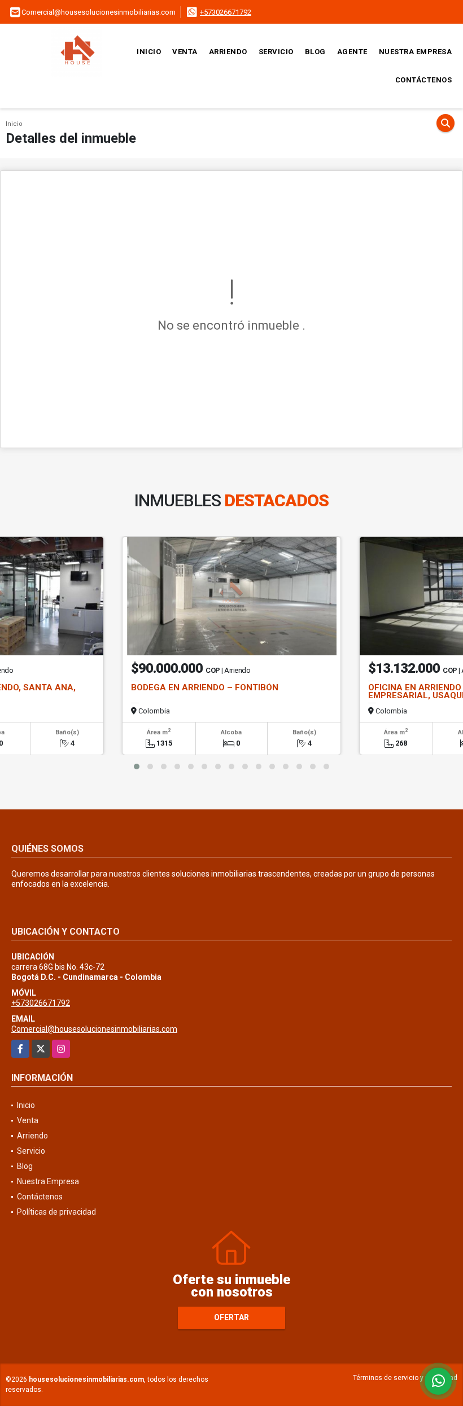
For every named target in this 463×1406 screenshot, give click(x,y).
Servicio (276, 51)
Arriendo (228, 51)
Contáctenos (423, 80)
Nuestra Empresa (415, 51)
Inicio (149, 51)
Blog (315, 51)
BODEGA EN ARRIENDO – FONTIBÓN (204, 687)
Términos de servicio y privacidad (405, 1378)
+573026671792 (225, 12)
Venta (185, 51)
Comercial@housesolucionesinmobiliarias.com (94, 1028)
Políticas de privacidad (56, 1211)
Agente (352, 51)
